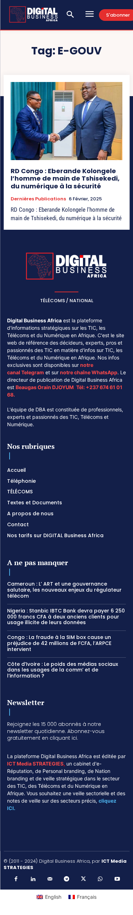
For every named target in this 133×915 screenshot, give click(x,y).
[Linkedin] (33, 879)
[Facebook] (16, 879)
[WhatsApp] (100, 879)
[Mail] (49, 879)
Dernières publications (38, 199)
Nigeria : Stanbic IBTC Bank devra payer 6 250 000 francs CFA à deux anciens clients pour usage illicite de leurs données (66, 616)
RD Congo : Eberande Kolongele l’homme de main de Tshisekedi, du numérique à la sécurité (65, 178)
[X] (83, 879)
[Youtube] (117, 879)
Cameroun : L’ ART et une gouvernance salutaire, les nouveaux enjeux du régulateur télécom (64, 589)
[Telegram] (66, 879)
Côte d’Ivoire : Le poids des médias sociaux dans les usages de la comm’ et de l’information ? (62, 670)
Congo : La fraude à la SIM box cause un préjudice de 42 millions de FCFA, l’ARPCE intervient (59, 643)
